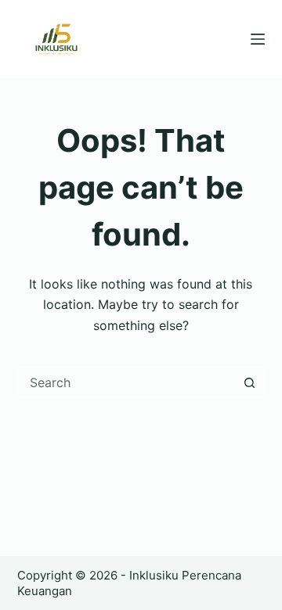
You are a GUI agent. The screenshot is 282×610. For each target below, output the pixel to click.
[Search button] (249, 382)
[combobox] (126, 382)
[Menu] (258, 39)
